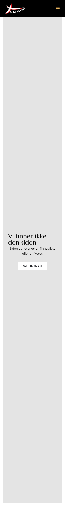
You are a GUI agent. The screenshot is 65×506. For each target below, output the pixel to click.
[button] (58, 8)
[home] (15, 8)
